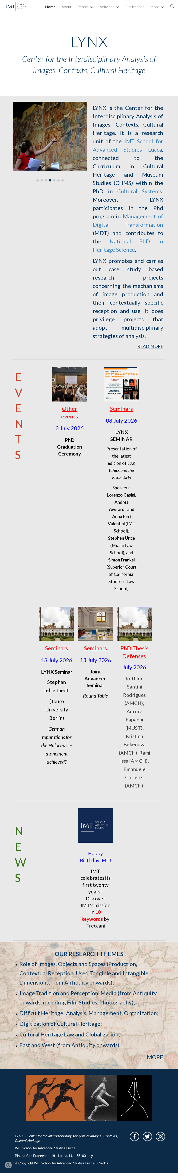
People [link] (83, 6)
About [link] (66, 6)
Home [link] (50, 6)
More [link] (154, 6)
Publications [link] (134, 6)
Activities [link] (107, 6)
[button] (172, 6)
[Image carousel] (50, 142)
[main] (89, 55)
